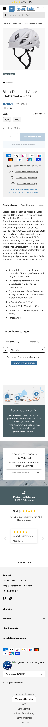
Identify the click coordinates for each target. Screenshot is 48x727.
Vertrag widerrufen (24, 699)
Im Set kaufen (24, 144)
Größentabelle (39, 114)
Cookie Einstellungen (24, 694)
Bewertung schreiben (24, 363)
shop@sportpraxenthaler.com (17, 585)
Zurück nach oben (24, 562)
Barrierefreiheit (24, 717)
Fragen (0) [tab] (34, 342)
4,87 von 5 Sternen (29, 2)
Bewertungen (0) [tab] (13, 342)
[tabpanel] (24, 264)
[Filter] (5, 350)
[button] (44, 8)
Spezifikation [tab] (27, 205)
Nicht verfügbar (32, 136)
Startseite (6, 24)
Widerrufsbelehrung (24, 713)
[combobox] (24, 15)
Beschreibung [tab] (10, 205)
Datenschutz (24, 708)
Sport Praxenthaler (15, 683)
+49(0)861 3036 (10, 591)
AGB (24, 704)
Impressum (24, 722)
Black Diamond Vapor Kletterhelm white (27, 24)
